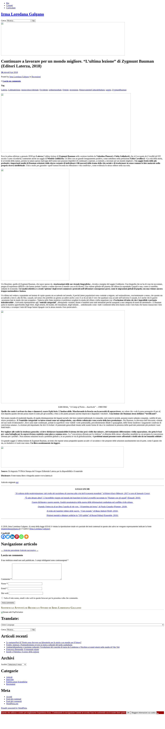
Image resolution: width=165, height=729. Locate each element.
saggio (108, 90)
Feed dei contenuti (13, 699)
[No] (158, 713)
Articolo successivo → (29, 550)
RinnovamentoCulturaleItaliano (92, 90)
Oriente (66, 90)
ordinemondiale (55, 90)
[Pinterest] (17, 536)
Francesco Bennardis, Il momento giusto (22, 649)
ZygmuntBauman (119, 90)
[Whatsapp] (21, 536)
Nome (4, 584)
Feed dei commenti (14, 701)
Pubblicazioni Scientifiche (16, 682)
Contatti (9, 5)
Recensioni (36, 77)
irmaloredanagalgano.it (10, 529)
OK (128, 713)
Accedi (9, 697)
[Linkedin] (12, 536)
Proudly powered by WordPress (14, 708)
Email (4, 588)
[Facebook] (3, 536)
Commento (6, 579)
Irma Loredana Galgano (22, 14)
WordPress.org (12, 704)
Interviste (10, 679)
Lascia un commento (12, 81)
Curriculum (10, 8)
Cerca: (3, 20)
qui (17, 482)
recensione (74, 90)
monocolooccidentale (30, 90)
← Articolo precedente (10, 550)
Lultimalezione (14, 90)
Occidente (44, 90)
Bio (7, 3)
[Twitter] (8, 536)
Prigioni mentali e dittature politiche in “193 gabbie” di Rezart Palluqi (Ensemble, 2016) (82, 515)
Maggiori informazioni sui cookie (144, 713)
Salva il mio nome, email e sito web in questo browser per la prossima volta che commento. (41, 598)
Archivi (4, 664)
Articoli (9, 677)
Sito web (4, 593)
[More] (26, 536)
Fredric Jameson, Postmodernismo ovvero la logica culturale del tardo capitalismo (39, 645)
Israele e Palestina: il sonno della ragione (22, 652)
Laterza (4, 90)
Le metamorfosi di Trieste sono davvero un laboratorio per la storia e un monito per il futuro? (43, 642)
